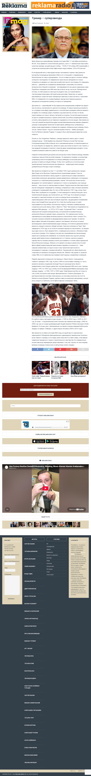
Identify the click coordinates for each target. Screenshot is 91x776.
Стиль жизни (47, 12)
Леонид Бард (28, 656)
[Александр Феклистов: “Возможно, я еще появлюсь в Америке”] (68, 524)
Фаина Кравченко (30, 626)
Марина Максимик (31, 755)
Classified (73, 12)
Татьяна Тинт (29, 718)
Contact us (81, 770)
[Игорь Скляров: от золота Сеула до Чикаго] (14, 524)
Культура (37, 12)
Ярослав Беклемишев (32, 633)
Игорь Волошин (29, 559)
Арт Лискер (28, 648)
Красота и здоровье (52, 555)
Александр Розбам (31, 732)
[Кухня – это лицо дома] (37, 524)
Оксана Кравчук (29, 581)
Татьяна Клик (29, 663)
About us (72, 770)
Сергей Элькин (29, 544)
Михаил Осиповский (31, 611)
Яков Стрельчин (38, 23)
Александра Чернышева (32, 710)
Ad (47, 543)
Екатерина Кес (29, 671)
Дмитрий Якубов (30, 588)
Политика (12, 12)
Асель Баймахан (30, 740)
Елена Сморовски (30, 747)
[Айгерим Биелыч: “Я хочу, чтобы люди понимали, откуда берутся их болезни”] (29, 524)
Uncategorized (50, 546)
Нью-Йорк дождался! (78, 376)
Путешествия (50, 566)
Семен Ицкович (29, 566)
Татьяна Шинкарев (30, 551)
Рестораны (50, 569)
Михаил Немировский (32, 703)
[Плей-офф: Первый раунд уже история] (41, 367)
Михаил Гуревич (30, 641)
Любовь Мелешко (30, 762)
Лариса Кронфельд (31, 618)
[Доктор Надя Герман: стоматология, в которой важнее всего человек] (76, 524)
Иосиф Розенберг (30, 603)
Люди (30, 12)
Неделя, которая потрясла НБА (57, 377)
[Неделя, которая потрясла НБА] (60, 367)
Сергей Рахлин (29, 695)
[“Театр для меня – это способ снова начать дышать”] (61, 524)
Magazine (65, 12)
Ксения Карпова (30, 725)
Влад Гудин (28, 574)
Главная (3, 12)
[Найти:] (46, 405)
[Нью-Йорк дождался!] (80, 367)
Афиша (57, 12)
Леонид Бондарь (30, 678)
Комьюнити (21, 12)
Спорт (47, 23)
